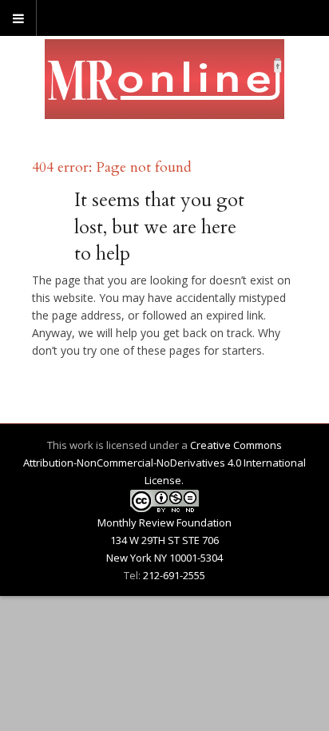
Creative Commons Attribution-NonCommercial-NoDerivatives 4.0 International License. (164, 462)
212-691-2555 (174, 575)
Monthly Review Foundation (164, 522)
